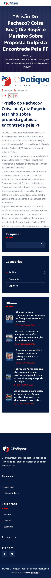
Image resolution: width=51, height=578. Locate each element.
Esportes (26, 285)
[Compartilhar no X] (7, 96)
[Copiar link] (15, 95)
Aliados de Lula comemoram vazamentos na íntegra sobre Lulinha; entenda (30, 317)
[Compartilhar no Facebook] (6, 96)
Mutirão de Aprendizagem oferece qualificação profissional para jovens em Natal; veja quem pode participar (29, 375)
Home (25, 55)
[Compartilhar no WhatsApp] (3, 96)
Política (26, 272)
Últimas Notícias (11, 493)
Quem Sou (8, 487)
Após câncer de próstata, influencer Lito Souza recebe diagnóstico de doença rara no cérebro (28, 396)
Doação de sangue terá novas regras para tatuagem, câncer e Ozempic (29, 355)
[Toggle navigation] (47, 3)
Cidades (7, 520)
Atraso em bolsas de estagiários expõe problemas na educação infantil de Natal (29, 336)
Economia (26, 279)
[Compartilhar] (10, 95)
